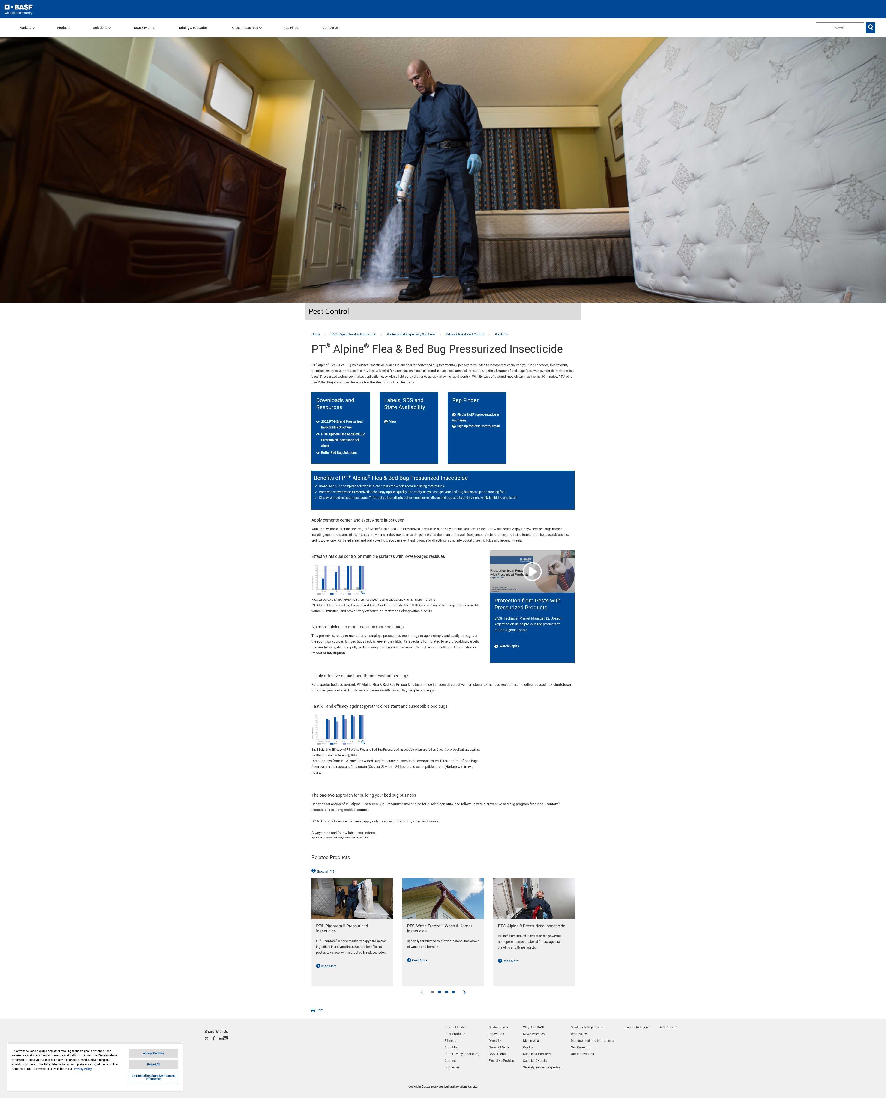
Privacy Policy (83, 1069)
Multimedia (531, 1040)
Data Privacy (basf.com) (462, 1054)
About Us (451, 1047)
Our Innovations (582, 1054)
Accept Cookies (153, 1053)
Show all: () (326, 871)
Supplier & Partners (537, 1054)
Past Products (455, 1034)
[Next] (464, 991)
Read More (328, 966)
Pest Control (328, 311)
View (392, 421)
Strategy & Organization (588, 1027)
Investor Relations (637, 1027)
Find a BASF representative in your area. (475, 417)
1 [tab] (432, 992)
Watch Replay (509, 646)
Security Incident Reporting (542, 1067)
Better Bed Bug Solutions (339, 452)
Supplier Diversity (535, 1060)
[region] (95, 1067)
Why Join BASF (534, 1027)
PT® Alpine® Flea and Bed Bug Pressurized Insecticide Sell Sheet (343, 440)
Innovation (496, 1034)
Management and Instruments (592, 1040)
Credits (528, 1047)
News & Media (499, 1047)
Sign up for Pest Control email (478, 426)
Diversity (495, 1040)
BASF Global (497, 1054)
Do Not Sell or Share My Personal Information (153, 1077)
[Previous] (422, 991)
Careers (450, 1060)
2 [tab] (439, 992)
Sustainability (498, 1027)
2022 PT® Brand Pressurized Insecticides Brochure (342, 424)
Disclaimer (452, 1067)
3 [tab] (446, 992)
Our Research (580, 1047)
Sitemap (450, 1040)
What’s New (579, 1034)
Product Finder (455, 1027)
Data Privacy (668, 1027)
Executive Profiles (501, 1060)
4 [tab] (453, 992)
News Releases (534, 1034)
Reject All (153, 1064)
